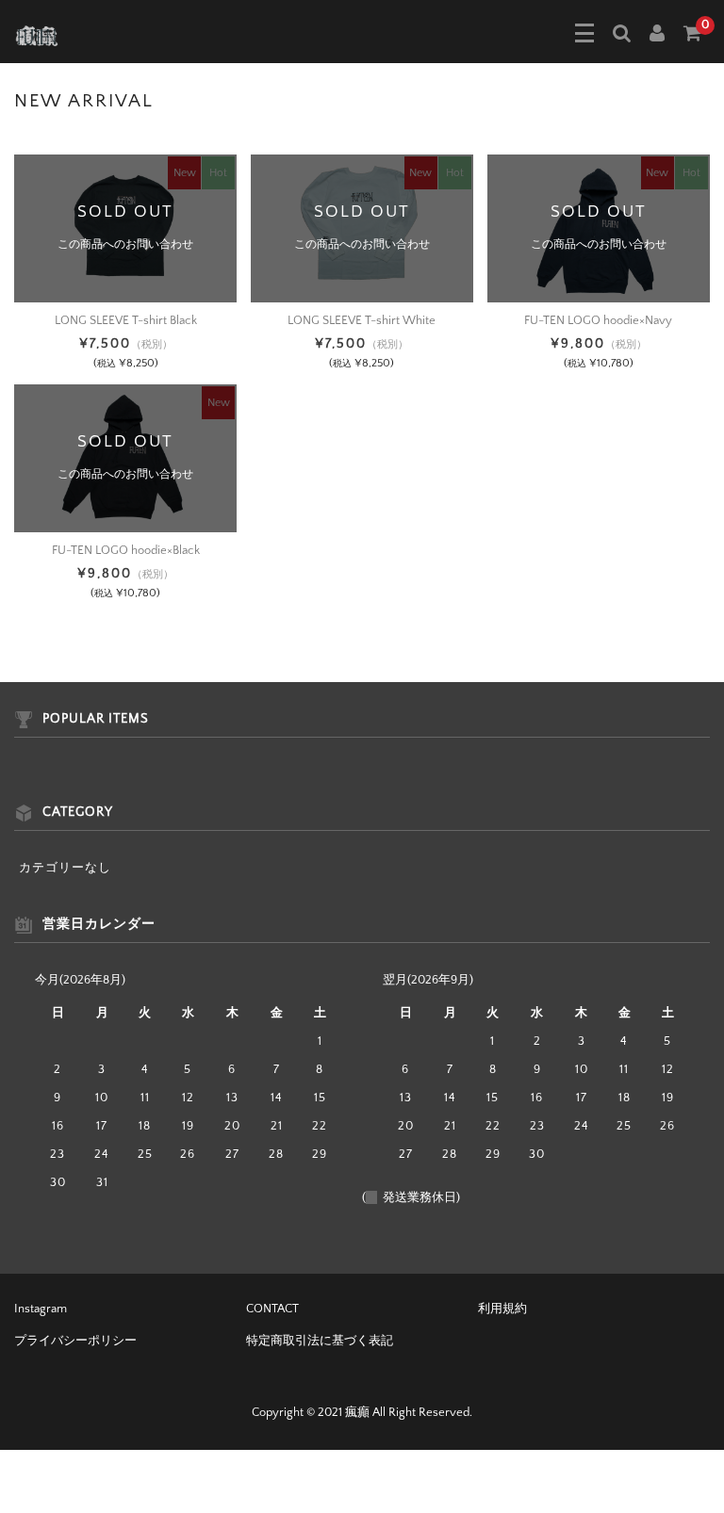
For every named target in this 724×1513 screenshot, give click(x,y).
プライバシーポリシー (75, 1340)
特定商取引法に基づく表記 (319, 1340)
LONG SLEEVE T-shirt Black (126, 320)
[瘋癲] (36, 34)
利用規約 (502, 1308)
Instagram (40, 1308)
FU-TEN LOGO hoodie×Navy (598, 320)
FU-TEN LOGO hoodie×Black (126, 550)
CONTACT (272, 1308)
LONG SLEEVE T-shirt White (362, 320)
